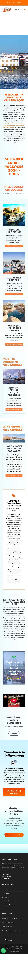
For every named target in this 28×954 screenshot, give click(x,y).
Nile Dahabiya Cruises (14, 409)
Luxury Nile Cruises (14, 294)
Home (6, 889)
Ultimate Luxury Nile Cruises (14, 344)
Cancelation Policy (10, 904)
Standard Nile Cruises (14, 246)
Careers (7, 893)
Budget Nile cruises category (13, 123)
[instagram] (9, 2)
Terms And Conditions (10, 900)
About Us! (7, 897)
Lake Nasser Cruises (14, 476)
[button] (3, 950)
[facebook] (7, 2)
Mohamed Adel (14, 952)
